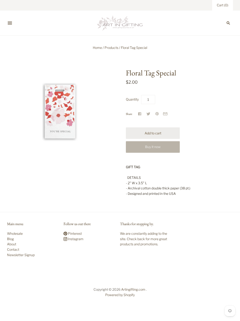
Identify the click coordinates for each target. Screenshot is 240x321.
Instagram (75, 239)
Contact (13, 249)
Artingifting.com (133, 289)
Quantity (132, 99)
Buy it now (153, 147)
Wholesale (15, 233)
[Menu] (10, 23)
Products (111, 48)
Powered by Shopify (120, 295)
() (222, 5)
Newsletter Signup (21, 255)
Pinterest (74, 233)
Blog (10, 239)
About (11, 244)
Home (97, 48)
